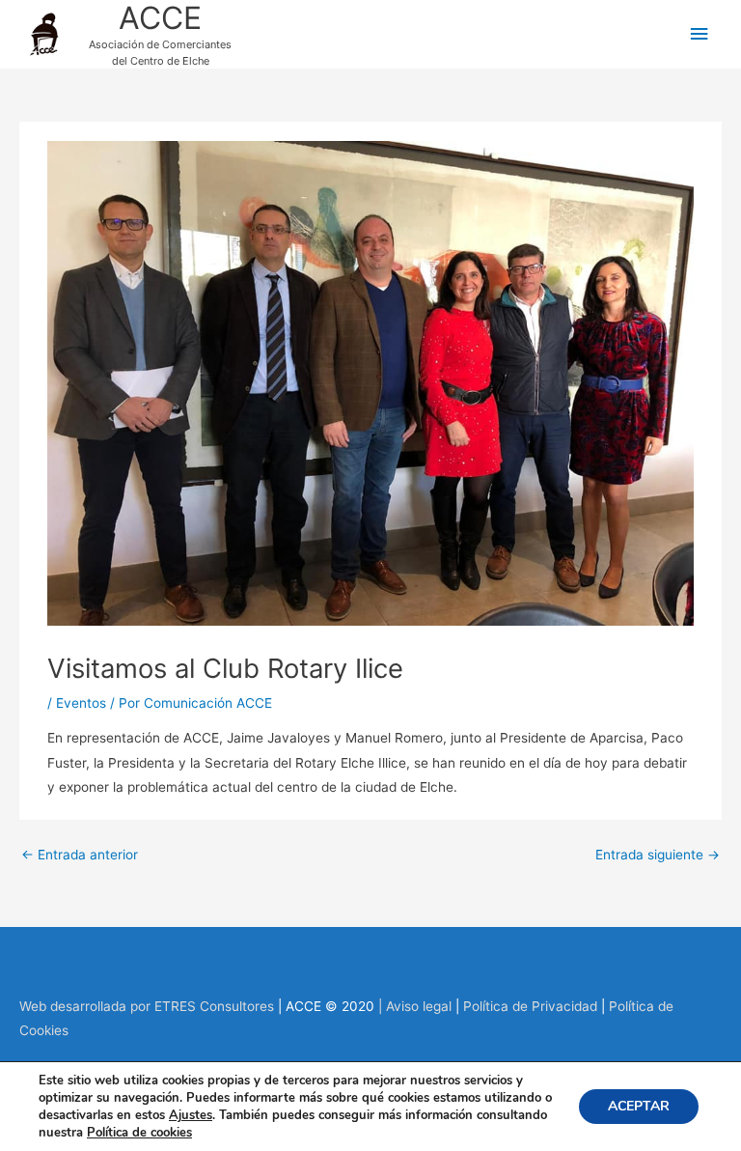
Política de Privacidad (530, 1006)
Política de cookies (139, 1132)
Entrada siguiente (657, 854)
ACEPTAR (639, 1106)
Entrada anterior (79, 854)
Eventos (81, 703)
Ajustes (190, 1115)
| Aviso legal (413, 1006)
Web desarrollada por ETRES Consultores (148, 1006)
